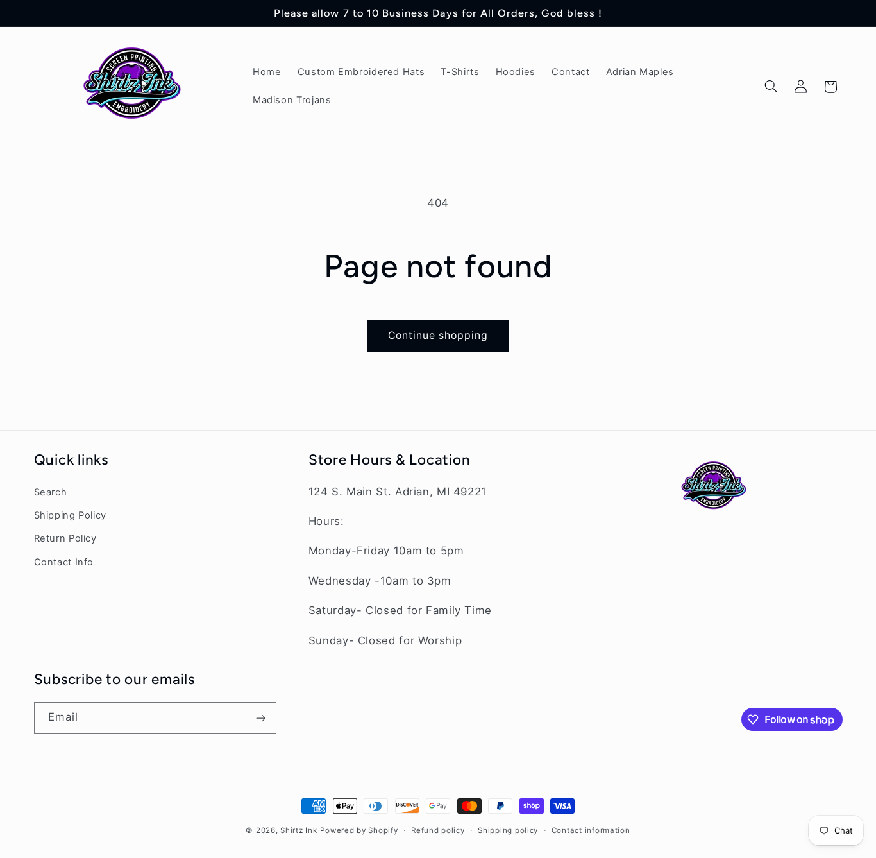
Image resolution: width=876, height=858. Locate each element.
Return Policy (65, 539)
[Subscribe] (260, 718)
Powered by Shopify (359, 830)
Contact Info (64, 562)
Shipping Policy (70, 515)
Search (50, 492)
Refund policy (438, 830)
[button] (771, 86)
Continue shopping (438, 335)
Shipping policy (508, 830)
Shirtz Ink (298, 830)
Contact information (591, 830)
